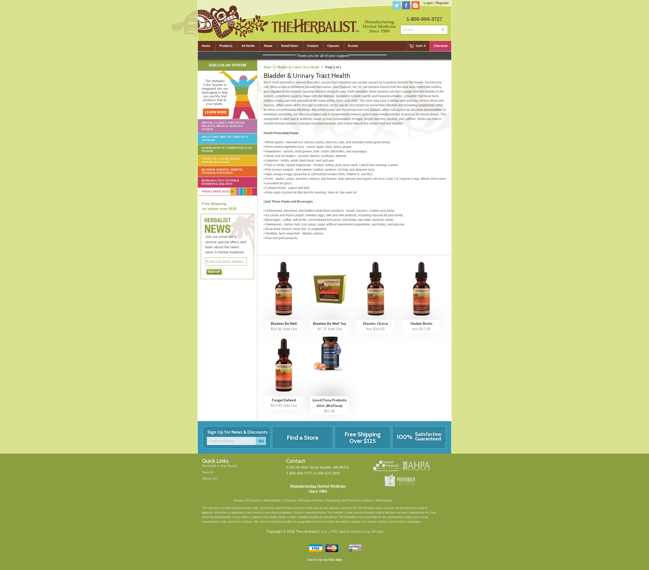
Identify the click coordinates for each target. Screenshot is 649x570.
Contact (290, 500)
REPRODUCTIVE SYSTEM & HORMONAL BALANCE (220, 182)
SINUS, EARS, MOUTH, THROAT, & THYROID (225, 138)
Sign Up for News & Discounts (237, 432)
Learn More (216, 112)
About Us (209, 478)
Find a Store (302, 437)
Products (253, 500)
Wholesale (384, 500)
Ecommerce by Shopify (365, 531)
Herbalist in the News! (219, 466)
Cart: (421, 46)
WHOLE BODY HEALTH (218, 191)
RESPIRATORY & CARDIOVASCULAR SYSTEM (227, 149)
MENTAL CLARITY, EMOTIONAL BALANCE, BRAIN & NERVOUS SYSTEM (223, 126)
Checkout (440, 46)
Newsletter (272, 500)
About (368, 500)
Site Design (315, 560)
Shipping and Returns (343, 500)
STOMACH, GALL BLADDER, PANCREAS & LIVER (221, 160)
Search (207, 472)
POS (334, 531)
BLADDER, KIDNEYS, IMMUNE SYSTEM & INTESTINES (222, 171)
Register (442, 3)
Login (428, 3)
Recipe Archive (311, 500)
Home (238, 500)
